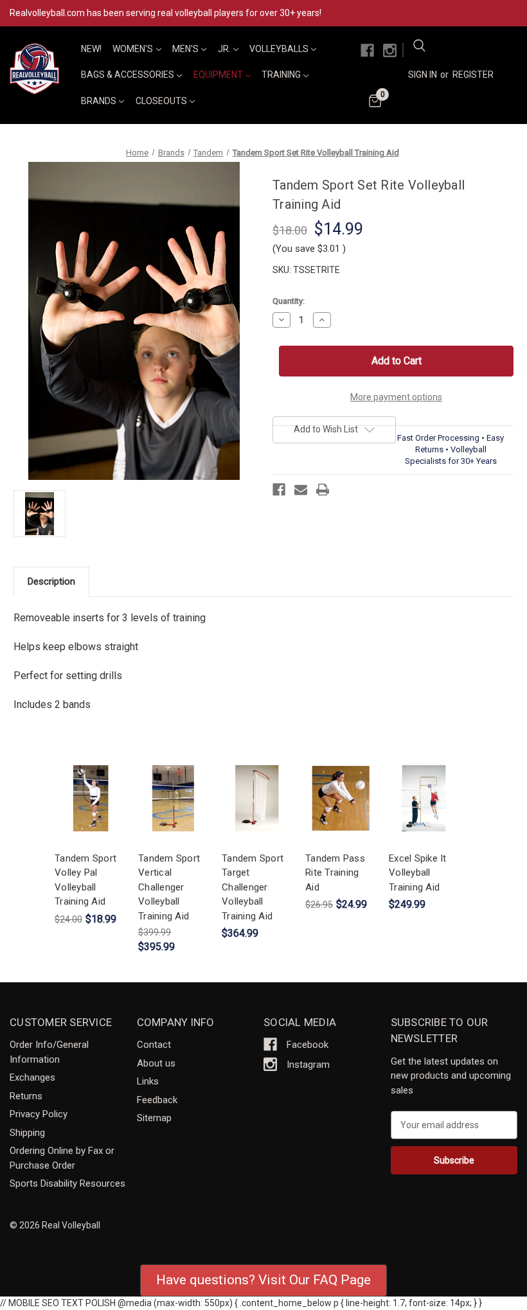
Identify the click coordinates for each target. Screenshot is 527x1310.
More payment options (396, 397)
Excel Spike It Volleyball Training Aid (418, 873)
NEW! (91, 49)
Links (148, 1081)
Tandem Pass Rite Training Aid (335, 873)
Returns (26, 1096)
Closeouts (162, 101)
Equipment (219, 74)
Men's (186, 49)
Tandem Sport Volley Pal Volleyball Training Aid (85, 880)
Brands (99, 101)
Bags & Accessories (128, 74)
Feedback (157, 1100)
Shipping (27, 1132)
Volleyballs (279, 49)
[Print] (322, 490)
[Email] (300, 490)
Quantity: (288, 301)
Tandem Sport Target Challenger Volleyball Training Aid (252, 887)
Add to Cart (90, 809)
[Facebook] (367, 50)
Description (51, 581)
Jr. (225, 49)
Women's (133, 49)
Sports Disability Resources (67, 1183)
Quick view (89, 787)
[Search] (419, 47)
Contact (154, 1044)
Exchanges (32, 1077)
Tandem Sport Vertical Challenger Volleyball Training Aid (169, 887)
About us (156, 1063)
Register (473, 74)
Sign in (422, 74)
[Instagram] (390, 50)
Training (282, 74)
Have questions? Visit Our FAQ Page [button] (263, 1280)
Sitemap (154, 1118)
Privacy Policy (38, 1114)
